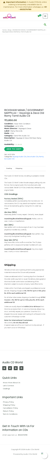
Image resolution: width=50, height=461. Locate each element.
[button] (45, 24)
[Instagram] (4, 368)
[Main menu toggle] (45, 16)
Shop (9, 30)
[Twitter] (10, 368)
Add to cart (14, 149)
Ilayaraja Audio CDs (19, 156)
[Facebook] (16, 368)
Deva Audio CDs (32, 156)
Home (4, 30)
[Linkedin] (21, 368)
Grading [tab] (9, 168)
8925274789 (22, 435)
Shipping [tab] (19, 168)
